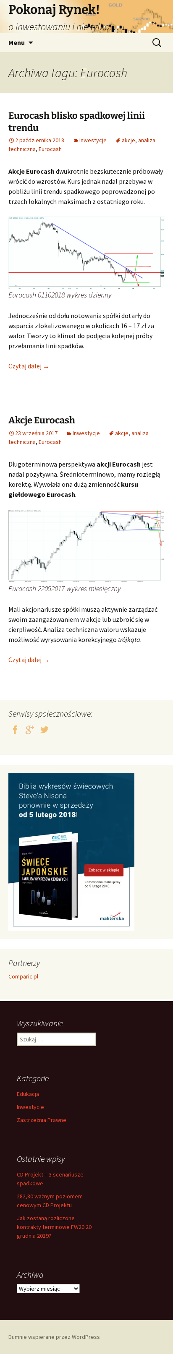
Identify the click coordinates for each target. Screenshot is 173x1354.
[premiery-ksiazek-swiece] (71, 851)
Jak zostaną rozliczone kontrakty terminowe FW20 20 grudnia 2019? (54, 1226)
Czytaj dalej (29, 366)
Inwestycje (93, 140)
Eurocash (50, 149)
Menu (16, 42)
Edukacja (28, 1094)
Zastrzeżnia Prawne (41, 1120)
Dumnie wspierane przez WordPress (54, 1337)
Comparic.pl (23, 976)
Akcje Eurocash (41, 420)
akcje (128, 140)
